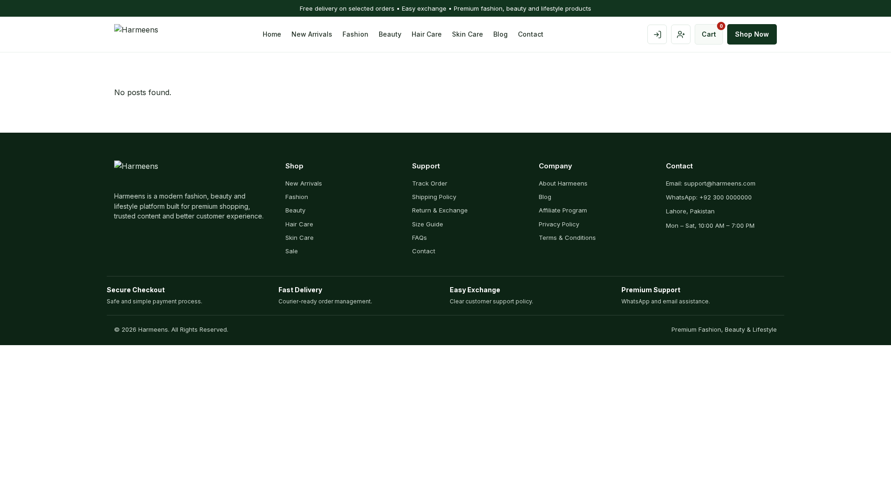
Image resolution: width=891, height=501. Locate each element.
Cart (712, 31)
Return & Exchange (440, 210)
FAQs (419, 237)
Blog (500, 34)
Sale (291, 251)
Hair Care (427, 34)
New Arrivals (311, 34)
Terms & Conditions (567, 237)
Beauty (390, 34)
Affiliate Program (563, 210)
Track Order (429, 183)
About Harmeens (563, 183)
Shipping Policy (434, 196)
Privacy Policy (559, 224)
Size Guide (427, 224)
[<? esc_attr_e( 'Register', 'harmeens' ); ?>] (681, 34)
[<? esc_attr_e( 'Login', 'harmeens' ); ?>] (657, 34)
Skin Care (467, 34)
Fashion (355, 34)
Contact (530, 34)
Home (272, 34)
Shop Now (752, 34)
